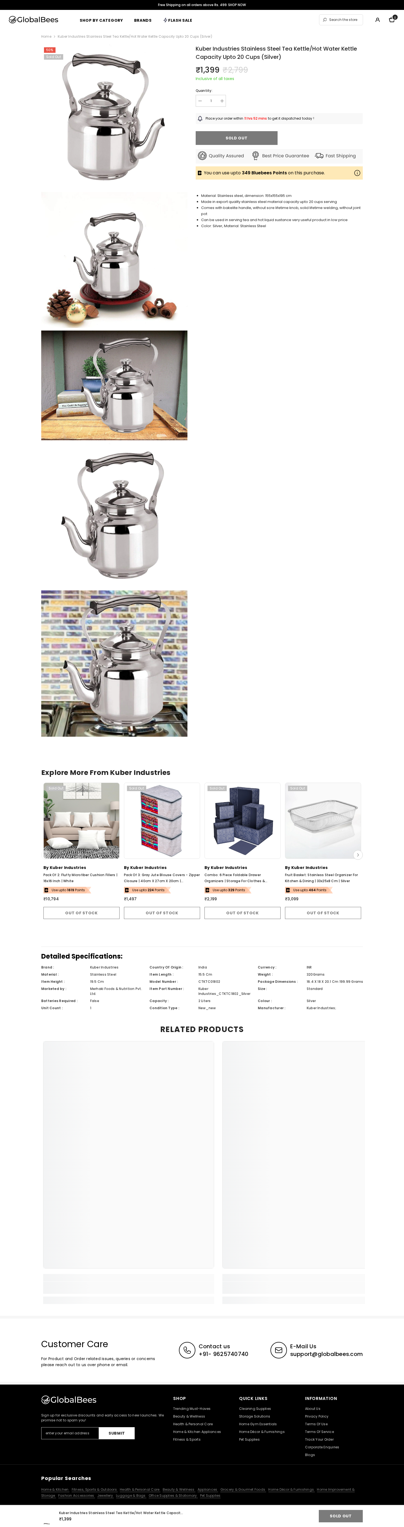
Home (46, 36)
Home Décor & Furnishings (291, 1489)
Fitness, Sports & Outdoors (95, 1489)
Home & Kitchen (55, 1489)
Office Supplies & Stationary (173, 1495)
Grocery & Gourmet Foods (243, 1489)
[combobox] (344, 20)
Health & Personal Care (140, 1489)
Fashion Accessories (76, 1495)
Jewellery (105, 1495)
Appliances (208, 1489)
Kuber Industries (68, 867)
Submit (117, 1433)
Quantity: (204, 90)
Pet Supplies (210, 1495)
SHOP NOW (237, 4)
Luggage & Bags (131, 1495)
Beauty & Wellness (179, 1489)
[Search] (341, 19)
